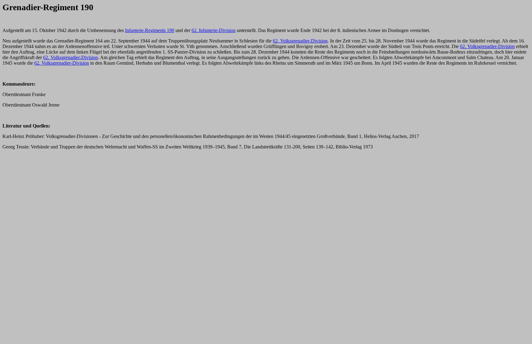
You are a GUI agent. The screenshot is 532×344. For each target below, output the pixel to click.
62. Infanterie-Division (213, 30)
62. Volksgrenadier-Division (300, 40)
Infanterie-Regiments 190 (149, 30)
